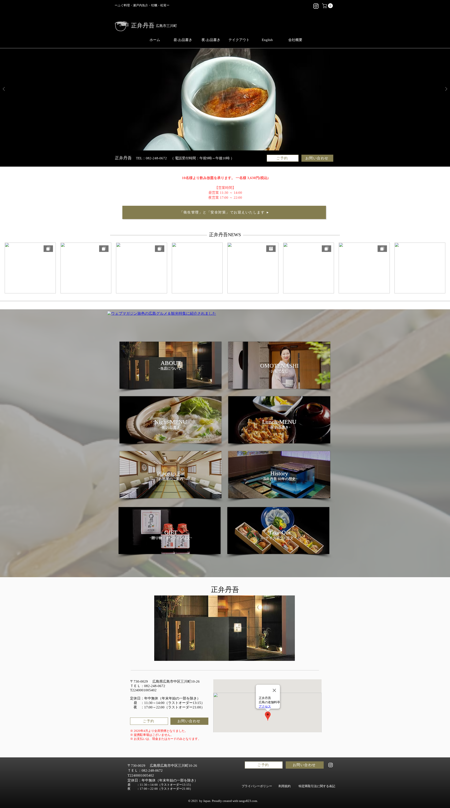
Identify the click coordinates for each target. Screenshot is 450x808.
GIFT (170, 532)
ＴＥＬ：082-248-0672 (147, 686)
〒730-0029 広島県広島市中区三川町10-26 (165, 681)
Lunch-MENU (279, 422)
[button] (328, 5)
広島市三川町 (166, 26)
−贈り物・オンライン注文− (171, 538)
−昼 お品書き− (279, 427)
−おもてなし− (279, 371)
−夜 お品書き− (170, 427)
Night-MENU (170, 422)
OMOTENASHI (279, 366)
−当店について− (170, 368)
